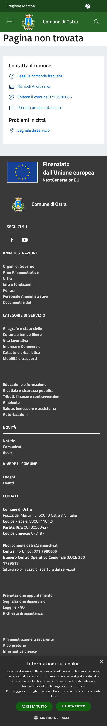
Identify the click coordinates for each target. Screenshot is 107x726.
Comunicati (12, 447)
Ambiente (11, 402)
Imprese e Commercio (22, 346)
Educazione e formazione (24, 384)
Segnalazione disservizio (24, 601)
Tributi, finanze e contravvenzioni (31, 396)
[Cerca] (97, 22)
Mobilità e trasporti (20, 358)
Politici (9, 290)
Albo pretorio (14, 645)
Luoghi (9, 477)
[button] (53, 717)
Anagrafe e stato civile (22, 328)
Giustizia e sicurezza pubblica (28, 390)
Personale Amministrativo (25, 296)
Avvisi (8, 453)
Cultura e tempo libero (22, 334)
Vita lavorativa (15, 340)
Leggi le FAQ (14, 607)
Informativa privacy (20, 651)
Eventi (8, 483)
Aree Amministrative (21, 272)
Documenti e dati (17, 302)
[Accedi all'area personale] (88, 6)
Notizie (9, 441)
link (53, 696)
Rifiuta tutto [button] (73, 706)
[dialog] (53, 691)
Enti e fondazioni (17, 284)
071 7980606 (45, 551)
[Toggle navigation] (10, 21)
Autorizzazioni (15, 414)
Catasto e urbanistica (21, 352)
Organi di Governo (18, 266)
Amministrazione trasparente (28, 639)
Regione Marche (21, 6)
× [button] (101, 662)
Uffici (7, 278)
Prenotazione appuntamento (28, 595)
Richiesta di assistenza (23, 613)
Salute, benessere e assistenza (29, 408)
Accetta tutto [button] (34, 706)
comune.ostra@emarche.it (35, 545)
